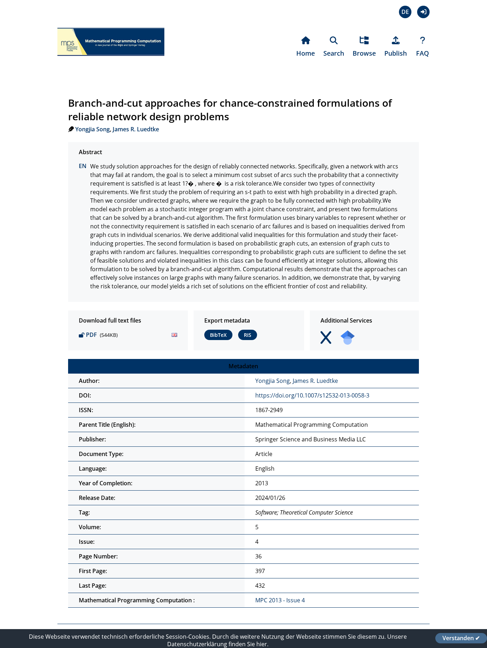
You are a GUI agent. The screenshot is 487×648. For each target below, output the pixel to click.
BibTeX (218, 334)
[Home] (110, 60)
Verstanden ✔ (461, 638)
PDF (91, 335)
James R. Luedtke (136, 129)
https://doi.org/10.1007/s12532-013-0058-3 (312, 395)
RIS (247, 334)
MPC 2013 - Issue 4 (280, 600)
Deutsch (405, 12)
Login (423, 12)
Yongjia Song (92, 129)
